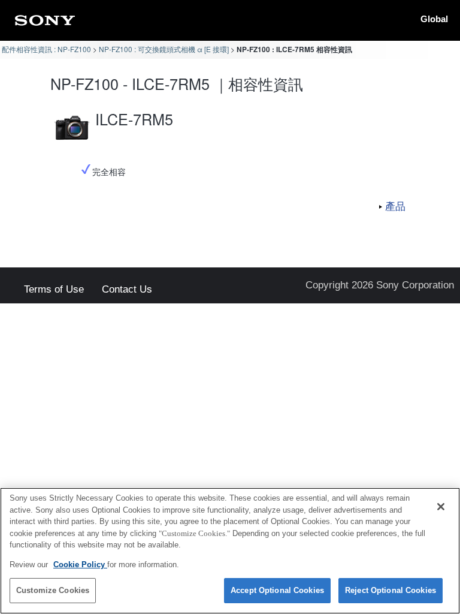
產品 (395, 205)
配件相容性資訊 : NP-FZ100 (46, 49)
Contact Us (127, 290)
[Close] (441, 506)
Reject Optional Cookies (390, 590)
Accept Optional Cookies (277, 590)
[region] (230, 550)
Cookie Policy (80, 564)
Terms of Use (54, 290)
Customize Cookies (52, 590)
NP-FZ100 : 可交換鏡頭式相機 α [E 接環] (164, 49)
